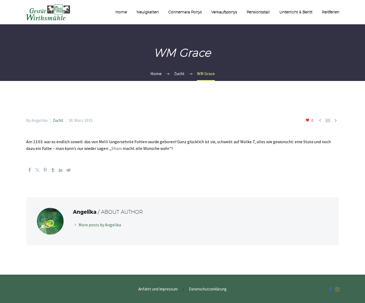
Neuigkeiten (148, 12)
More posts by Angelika (100, 224)
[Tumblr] (53, 170)
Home (121, 12)
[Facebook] (30, 170)
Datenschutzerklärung (208, 289)
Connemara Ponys (185, 12)
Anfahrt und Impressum (158, 289)
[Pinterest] (45, 170)
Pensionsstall (258, 12)
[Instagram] (337, 289)
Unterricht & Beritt (295, 12)
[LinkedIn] (61, 170)
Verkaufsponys (224, 12)
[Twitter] (37, 170)
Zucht (58, 120)
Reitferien (330, 12)
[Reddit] (68, 170)
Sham (116, 148)
